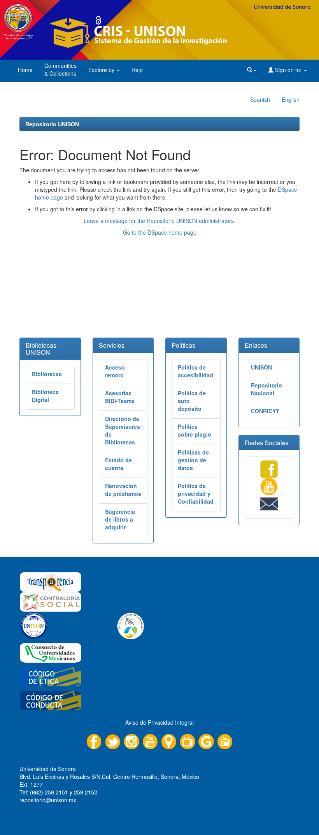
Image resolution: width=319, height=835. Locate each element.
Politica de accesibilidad (195, 371)
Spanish (260, 99)
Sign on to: (288, 70)
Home (25, 70)
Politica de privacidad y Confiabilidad (196, 493)
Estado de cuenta (118, 464)
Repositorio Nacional (266, 389)
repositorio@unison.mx (47, 800)
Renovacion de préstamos (123, 489)
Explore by (102, 70)
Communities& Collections (60, 69)
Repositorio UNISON (52, 124)
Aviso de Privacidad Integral (159, 722)
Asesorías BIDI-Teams (120, 397)
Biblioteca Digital (45, 395)
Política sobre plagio (194, 430)
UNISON (261, 367)
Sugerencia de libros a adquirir (120, 519)
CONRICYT (265, 411)
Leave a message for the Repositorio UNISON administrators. (159, 221)
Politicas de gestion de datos (193, 460)
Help (137, 70)
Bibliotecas (47, 374)
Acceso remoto (115, 371)
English (291, 99)
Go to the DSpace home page (159, 232)
